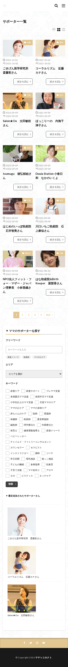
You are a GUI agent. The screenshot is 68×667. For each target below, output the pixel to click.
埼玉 (61, 95)
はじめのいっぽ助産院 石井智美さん (17, 228)
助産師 (26, 357)
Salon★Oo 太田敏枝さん (17, 123)
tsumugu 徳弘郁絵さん (17, 176)
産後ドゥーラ (13, 357)
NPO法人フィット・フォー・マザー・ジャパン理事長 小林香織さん (17, 285)
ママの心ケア (39, 357)
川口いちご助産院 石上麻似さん (50, 228)
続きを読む (23, 81)
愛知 (61, 42)
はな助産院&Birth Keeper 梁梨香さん (49, 281)
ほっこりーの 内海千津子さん (50, 123)
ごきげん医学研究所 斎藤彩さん (17, 70)
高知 (29, 148)
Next (48, 315)
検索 (10, 483)
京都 (61, 148)
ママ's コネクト (43, 657)
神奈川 (28, 253)
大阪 (29, 42)
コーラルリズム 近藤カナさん (50, 70)
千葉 (29, 200)
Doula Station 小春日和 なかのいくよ (49, 176)
